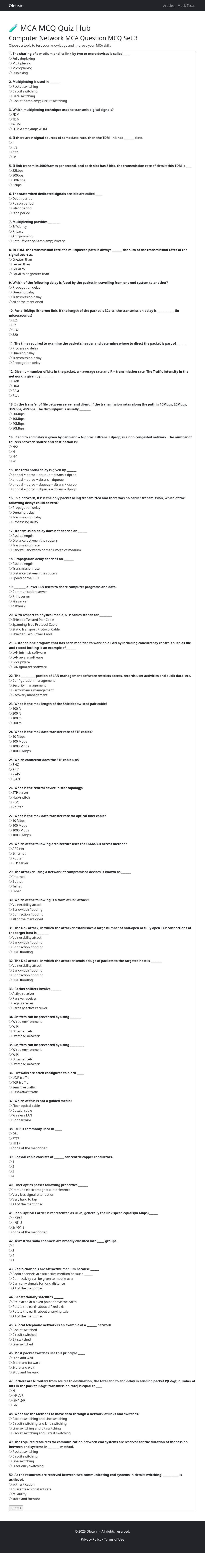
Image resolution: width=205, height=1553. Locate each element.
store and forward (26, 1499)
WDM (16, 124)
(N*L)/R (17, 1395)
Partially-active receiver (29, 1008)
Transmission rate (26, 545)
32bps (17, 185)
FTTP (16, 1138)
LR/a (15, 386)
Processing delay (25, 348)
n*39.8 (17, 1218)
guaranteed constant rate (31, 1489)
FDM (15, 114)
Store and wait (23, 1367)
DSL (15, 1133)
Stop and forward (25, 1372)
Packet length (22, 535)
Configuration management (33, 680)
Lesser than (21, 264)
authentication (23, 1484)
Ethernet (19, 853)
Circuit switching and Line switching (39, 1423)
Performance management (33, 690)
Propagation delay (26, 287)
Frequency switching (28, 1466)
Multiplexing (21, 63)
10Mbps (18, 419)
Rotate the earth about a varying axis (40, 1311)
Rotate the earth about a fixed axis (38, 1306)
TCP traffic (20, 1082)
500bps (17, 175)
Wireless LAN (22, 1115)
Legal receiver (22, 1003)
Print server (21, 596)
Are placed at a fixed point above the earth (44, 1302)
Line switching (23, 1461)
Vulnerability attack (27, 904)
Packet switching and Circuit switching (41, 1433)
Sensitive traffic (24, 1087)
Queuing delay (23, 292)
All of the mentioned (27, 1204)
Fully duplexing (23, 58)
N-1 (15, 456)
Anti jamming (22, 236)
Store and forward (26, 1362)
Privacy (17, 231)
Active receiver (23, 993)
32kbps (17, 170)
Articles (168, 5)
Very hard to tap (24, 1199)
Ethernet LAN (22, 1031)
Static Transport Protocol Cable (36, 629)
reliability (19, 1494)
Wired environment (27, 1021)
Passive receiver (24, 998)
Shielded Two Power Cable (32, 634)
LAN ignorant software (29, 667)
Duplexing (20, 73)
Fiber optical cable (26, 1105)
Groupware (21, 662)
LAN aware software (27, 657)
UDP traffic (20, 1077)
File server (20, 601)
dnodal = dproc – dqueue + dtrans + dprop (44, 475)
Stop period (21, 213)
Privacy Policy (91, 1539)
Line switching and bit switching (36, 1428)
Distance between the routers (35, 540)
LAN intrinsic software (29, 652)
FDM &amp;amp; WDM (29, 129)
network (18, 606)
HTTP (16, 1143)
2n (14, 157)
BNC (15, 764)
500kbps (18, 180)
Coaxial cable (22, 1110)
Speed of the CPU (25, 578)
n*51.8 (17, 1222)
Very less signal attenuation (33, 1194)
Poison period (23, 203)
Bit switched (21, 1339)
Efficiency (19, 226)
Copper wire (21, 1120)
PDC (15, 802)
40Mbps (18, 423)
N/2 (15, 447)
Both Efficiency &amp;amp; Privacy (38, 241)
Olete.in (16, 5)
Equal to (18, 269)
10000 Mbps (21, 751)
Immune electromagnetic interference (41, 1190)
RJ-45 (16, 774)
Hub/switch (21, 797)
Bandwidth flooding (27, 909)
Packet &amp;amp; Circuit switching (39, 101)
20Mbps (18, 414)
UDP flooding (22, 952)
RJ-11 (16, 769)
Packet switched (24, 1330)
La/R (15, 381)
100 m (17, 718)
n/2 (14, 147)
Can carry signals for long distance (38, 1283)
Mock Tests (186, 5)
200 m (17, 723)
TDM (16, 119)
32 (14, 325)
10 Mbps (18, 736)
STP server (20, 792)
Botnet (17, 881)
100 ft (16, 708)
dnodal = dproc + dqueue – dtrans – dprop (44, 489)
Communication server (29, 591)
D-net (16, 891)
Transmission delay (26, 297)
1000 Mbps (20, 746)
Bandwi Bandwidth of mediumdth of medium (46, 550)
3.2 (14, 320)
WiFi (15, 1026)
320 (15, 334)
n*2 (15, 152)
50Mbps (18, 428)
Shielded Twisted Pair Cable (33, 619)
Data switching (23, 96)
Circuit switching (25, 91)
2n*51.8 (18, 1227)
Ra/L (15, 395)
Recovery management (29, 695)
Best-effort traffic (25, 1092)
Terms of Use (114, 1539)
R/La (15, 391)
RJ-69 (16, 779)
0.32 (15, 330)
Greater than (22, 259)
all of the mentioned (27, 302)
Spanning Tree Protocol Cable (34, 624)
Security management (29, 685)
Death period (22, 198)
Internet (18, 876)
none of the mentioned (29, 1148)
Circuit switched (24, 1334)
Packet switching (25, 86)
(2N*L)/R (18, 1400)
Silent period (22, 208)
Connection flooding (27, 914)
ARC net (18, 848)
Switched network (26, 1036)
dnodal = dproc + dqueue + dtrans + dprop (44, 484)
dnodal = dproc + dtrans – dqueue (38, 479)
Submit (16, 1508)
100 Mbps (19, 741)
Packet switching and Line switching (39, 1418)
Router (17, 807)
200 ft (16, 713)
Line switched (22, 1344)
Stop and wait (22, 1358)
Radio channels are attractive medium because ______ (52, 1274)
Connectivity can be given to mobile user (43, 1278)
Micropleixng (22, 68)
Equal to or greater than (30, 274)
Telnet (17, 886)
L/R (14, 1405)
